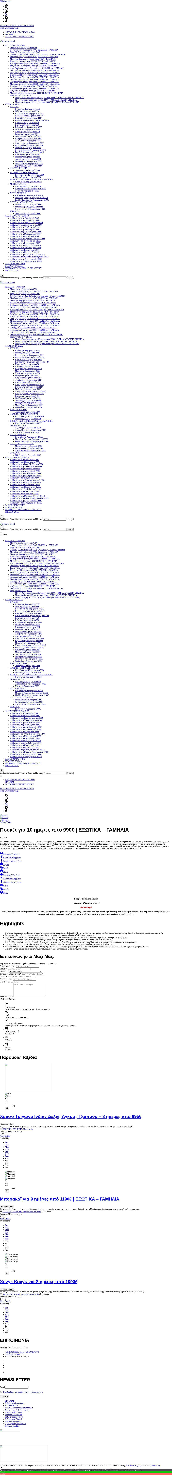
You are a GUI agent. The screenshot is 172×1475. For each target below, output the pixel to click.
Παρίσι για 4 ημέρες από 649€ (27, 154)
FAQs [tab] (5, 872)
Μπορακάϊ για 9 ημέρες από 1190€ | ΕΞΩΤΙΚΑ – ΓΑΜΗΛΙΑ (59, 1198)
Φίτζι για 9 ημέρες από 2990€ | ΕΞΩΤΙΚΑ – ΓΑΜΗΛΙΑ (32, 91)
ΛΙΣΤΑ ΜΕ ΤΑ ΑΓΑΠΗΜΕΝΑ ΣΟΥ (20, 32)
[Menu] (1, 534)
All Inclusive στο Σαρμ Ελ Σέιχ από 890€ (26, 223)
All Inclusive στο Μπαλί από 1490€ (24, 252)
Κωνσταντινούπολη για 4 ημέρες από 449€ (32, 120)
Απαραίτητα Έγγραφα (13, 1023)
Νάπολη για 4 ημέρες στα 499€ (27, 132)
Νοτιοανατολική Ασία (32, 1212)
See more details (7, 1124)
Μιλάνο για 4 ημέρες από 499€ (27, 129)
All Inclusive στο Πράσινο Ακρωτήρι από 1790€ (29, 257)
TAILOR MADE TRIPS (15, 263)
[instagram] (6, 9)
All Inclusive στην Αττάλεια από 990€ (25, 227)
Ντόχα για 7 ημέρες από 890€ (27, 191)
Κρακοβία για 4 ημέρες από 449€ (28, 118)
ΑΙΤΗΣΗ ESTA (11, 1405)
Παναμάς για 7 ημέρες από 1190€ (28, 182)
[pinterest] (6, 12)
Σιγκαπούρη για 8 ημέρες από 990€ (29, 207)
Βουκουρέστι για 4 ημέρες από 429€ (29, 116)
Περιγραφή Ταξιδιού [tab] (11, 854)
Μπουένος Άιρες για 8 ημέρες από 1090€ (31, 198)
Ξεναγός (8, 1039)
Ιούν (7, 1154)
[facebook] (6, 6)
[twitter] (6, 15)
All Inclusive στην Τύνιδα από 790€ (24, 218)
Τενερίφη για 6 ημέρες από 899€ (28, 159)
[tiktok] (6, 21)
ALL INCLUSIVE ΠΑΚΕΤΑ (17, 216)
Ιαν (6, 1142)
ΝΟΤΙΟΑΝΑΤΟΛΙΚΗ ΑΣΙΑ (22, 202)
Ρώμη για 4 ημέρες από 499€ (26, 134)
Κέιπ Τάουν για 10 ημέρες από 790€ (29, 175)
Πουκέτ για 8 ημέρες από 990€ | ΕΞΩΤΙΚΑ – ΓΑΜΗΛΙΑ (33, 61)
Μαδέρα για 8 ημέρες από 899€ (27, 157)
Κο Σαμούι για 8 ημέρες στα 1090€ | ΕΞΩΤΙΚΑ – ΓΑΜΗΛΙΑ (35, 63)
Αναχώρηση (10, 1007)
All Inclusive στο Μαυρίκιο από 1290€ (25, 245)
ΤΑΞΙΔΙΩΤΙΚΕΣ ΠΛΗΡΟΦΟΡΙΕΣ (19, 37)
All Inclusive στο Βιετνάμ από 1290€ (25, 243)
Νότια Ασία (28, 1129)
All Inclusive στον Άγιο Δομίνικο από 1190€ (27, 238)
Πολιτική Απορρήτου (13, 1421)
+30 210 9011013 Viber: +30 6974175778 (17, 26)
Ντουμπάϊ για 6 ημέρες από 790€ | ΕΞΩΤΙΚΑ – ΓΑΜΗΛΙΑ (34, 50)
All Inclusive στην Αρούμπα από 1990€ (26, 259)
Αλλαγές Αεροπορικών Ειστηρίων (19, 1408)
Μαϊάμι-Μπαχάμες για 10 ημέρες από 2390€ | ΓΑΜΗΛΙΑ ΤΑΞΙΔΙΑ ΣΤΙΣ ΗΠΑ (47, 102)
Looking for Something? (10, 278)
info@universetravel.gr (9, 28)
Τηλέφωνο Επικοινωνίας (10, 974)
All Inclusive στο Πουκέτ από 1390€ (24, 250)
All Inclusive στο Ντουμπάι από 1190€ (25, 241)
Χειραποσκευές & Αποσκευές (17, 1410)
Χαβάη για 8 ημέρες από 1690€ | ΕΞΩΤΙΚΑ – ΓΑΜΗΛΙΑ (33, 86)
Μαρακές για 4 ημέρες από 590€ (28, 177)
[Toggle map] (7, 1108)
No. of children (6, 979)
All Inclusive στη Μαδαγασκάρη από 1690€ (27, 254)
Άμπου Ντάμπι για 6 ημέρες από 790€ (30, 188)
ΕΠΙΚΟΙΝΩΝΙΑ (12, 270)
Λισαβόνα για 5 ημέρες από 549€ (28, 138)
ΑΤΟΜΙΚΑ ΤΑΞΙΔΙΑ (14, 104)
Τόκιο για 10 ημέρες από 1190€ (27, 170)
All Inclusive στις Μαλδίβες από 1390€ (25, 248)
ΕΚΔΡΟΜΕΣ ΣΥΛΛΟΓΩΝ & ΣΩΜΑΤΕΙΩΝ (23, 268)
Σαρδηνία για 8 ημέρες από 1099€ (28, 166)
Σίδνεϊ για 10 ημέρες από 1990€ (28, 213)
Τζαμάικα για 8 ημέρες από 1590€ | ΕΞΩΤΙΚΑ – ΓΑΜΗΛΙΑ (34, 82)
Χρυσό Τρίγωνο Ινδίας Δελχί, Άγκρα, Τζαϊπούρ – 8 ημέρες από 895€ (37, 54)
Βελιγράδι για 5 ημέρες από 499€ (28, 127)
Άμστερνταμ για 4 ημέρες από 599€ (29, 143)
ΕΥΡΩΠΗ (14, 107)
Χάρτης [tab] (6, 865)
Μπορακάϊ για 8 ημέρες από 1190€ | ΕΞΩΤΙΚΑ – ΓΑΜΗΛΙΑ (34, 70)
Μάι (6, 1151)
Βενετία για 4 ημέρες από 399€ (27, 109)
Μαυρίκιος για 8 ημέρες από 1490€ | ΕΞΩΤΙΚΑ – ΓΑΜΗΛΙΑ (35, 79)
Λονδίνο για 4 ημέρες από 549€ (28, 141)
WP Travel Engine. (133, 1465)
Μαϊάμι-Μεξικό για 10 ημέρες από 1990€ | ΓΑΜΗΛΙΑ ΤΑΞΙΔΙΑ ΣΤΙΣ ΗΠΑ (46, 100)
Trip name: (5, 964)
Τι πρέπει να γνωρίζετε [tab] (12, 861)
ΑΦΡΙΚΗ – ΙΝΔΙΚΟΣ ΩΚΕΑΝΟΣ (24, 173)
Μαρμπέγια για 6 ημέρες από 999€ (29, 163)
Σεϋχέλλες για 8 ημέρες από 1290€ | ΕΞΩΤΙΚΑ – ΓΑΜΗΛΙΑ (35, 72)
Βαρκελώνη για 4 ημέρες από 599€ (29, 145)
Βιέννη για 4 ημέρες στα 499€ (27, 125)
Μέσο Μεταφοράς (12, 1031)
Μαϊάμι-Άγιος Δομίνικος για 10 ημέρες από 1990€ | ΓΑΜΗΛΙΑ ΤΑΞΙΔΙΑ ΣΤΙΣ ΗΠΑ (49, 98)
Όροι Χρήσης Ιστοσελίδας (15, 1424)
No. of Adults (6, 976)
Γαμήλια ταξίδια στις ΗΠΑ (21, 95)
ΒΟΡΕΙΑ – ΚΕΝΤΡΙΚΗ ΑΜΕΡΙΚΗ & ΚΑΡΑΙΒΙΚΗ (31, 179)
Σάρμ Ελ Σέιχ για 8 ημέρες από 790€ (25, 52)
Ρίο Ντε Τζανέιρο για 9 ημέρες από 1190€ (32, 200)
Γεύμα (7, 1047)
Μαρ (7, 1147)
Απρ (7, 1149)
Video (8, 822)
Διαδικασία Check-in (13, 1414)
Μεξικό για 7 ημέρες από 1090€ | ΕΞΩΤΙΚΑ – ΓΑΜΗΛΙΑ (33, 66)
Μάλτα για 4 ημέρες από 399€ (27, 111)
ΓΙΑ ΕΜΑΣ (9, 34)
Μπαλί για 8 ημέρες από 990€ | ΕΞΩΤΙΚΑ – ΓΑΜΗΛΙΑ (33, 59)
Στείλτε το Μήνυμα (7, 999)
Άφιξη (7, 1015)
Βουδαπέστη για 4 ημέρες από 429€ (29, 113)
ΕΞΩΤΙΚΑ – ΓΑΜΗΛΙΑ (15, 45)
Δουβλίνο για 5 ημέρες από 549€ (28, 136)
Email (2, 1387)
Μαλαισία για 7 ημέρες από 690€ (28, 204)
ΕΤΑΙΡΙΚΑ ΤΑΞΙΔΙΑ (14, 266)
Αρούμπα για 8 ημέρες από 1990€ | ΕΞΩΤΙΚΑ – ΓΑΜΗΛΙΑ (34, 88)
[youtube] (6, 18)
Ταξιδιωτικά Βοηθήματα (15, 1403)
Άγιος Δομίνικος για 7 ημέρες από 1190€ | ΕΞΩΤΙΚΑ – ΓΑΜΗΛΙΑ (37, 68)
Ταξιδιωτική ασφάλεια (14, 1417)
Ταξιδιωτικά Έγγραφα (14, 1412)
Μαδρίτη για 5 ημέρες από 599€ (28, 148)
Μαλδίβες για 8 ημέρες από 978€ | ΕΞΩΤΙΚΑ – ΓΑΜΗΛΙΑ (34, 57)
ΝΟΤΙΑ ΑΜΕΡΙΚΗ (18, 193)
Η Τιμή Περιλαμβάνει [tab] (12, 857)
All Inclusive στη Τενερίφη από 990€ (25, 229)
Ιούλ (7, 1156)
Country (4, 971)
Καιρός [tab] (6, 868)
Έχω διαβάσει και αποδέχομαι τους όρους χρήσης (23, 1392)
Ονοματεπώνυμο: (8, 966)
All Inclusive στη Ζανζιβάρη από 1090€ (26, 232)
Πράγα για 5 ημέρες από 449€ (27, 123)
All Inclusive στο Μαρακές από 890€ (25, 220)
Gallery (3, 822)
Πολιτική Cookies (12, 1426)
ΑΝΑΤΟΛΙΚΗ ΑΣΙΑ (18, 168)
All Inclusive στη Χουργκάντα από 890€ (26, 225)
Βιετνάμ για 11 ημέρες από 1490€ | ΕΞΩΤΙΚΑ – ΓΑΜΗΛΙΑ (34, 75)
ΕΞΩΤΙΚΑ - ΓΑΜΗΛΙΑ (12, 1129)
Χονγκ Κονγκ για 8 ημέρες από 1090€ (30, 209)
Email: (3, 969)
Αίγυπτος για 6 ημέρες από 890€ (28, 186)
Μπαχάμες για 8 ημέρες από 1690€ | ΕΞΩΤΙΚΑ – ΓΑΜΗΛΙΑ (35, 84)
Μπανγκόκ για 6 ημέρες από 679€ (23, 47)
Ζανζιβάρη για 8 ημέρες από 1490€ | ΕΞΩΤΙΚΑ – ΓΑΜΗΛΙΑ (35, 77)
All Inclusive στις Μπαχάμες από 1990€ (26, 261)
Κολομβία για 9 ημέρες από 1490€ (29, 195)
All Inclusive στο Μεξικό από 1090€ (24, 236)
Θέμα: (3, 982)
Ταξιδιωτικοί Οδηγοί (13, 1419)
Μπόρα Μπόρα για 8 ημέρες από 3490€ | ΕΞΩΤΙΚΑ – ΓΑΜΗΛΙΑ (36, 93)
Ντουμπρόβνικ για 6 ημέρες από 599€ (30, 150)
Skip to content (6, 1)
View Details (5, 1136)
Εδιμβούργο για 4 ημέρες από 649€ (29, 152)
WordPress (155, 1465)
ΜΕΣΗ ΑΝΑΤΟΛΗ (18, 184)
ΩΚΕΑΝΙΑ (15, 211)
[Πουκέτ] (4, 815)
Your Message (6, 997)
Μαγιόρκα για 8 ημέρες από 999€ (28, 161)
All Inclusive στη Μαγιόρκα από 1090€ (25, 234)
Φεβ (6, 1145)
